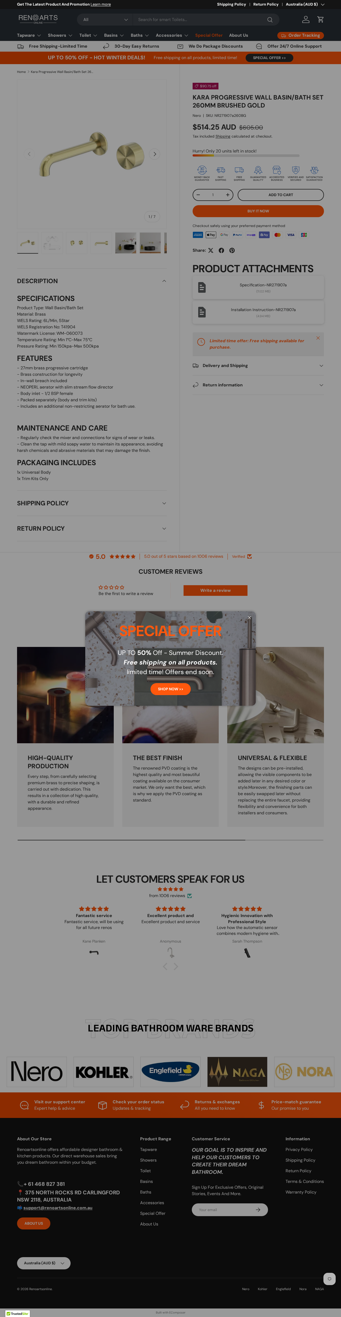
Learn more (101, 4)
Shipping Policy (231, 4)
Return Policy (266, 4)
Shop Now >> (170, 689)
